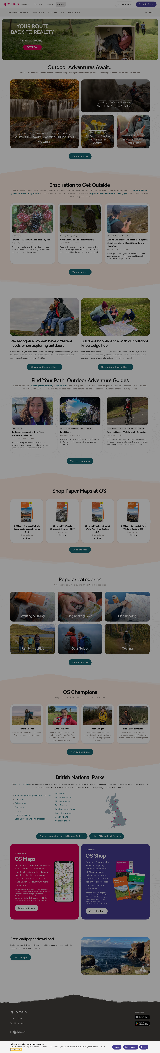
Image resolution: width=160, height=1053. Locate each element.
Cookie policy (16, 1049)
